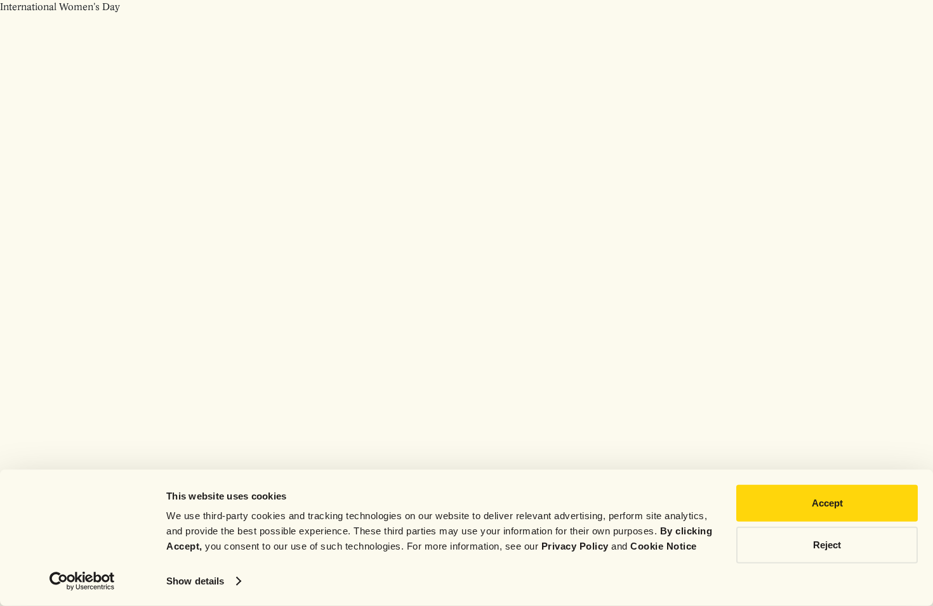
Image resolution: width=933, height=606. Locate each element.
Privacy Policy (575, 546)
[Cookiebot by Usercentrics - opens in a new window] (82, 581)
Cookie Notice (663, 546)
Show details (195, 581)
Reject (827, 544)
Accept (827, 503)
